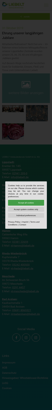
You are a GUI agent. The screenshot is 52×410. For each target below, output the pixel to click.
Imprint (25, 222)
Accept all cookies (26, 203)
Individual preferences (26, 215)
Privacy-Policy (14, 222)
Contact (22, 225)
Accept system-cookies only (26, 209)
